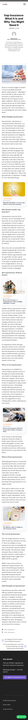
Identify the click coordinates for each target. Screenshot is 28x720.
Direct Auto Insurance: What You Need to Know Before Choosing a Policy (12, 430)
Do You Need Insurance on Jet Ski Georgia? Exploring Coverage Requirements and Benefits (13, 646)
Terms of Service (8, 709)
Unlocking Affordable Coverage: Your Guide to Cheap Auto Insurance (14, 203)
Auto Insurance (9, 630)
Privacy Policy (6, 705)
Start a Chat (22, 716)
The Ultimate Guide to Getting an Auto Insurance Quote (12, 528)
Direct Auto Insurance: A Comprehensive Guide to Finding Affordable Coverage (12, 301)
